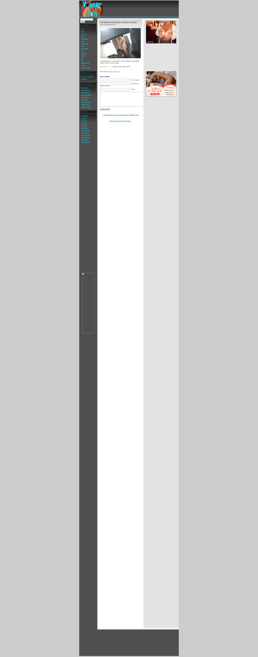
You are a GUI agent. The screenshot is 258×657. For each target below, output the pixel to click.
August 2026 (84, 116)
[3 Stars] (105, 67)
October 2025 (85, 140)
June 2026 (84, 120)
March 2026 (84, 128)
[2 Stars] (103, 67)
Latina (83, 41)
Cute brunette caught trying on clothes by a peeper (118, 22)
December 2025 (85, 135)
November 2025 (85, 137)
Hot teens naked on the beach (119, 121)
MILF (82, 46)
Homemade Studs (86, 107)
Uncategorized (85, 63)
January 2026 (85, 132)
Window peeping (86, 68)
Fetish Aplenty (85, 97)
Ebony (83, 36)
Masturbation (84, 43)
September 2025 (85, 142)
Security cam (84, 48)
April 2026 (84, 125)
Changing (84, 34)
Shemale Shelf (85, 104)
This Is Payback (85, 90)
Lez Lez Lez (84, 100)
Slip (82, 58)
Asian (82, 29)
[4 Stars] (108, 67)
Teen (82, 60)
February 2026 (85, 130)
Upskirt (83, 65)
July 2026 (84, 118)
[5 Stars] (110, 67)
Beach (83, 31)
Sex (82, 51)
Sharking (83, 53)
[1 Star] (101, 67)
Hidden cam (84, 39)
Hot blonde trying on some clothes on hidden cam (121, 115)
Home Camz (84, 88)
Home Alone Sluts (86, 102)
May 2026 (84, 123)
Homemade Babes (86, 95)
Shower (83, 56)
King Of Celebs (85, 92)
